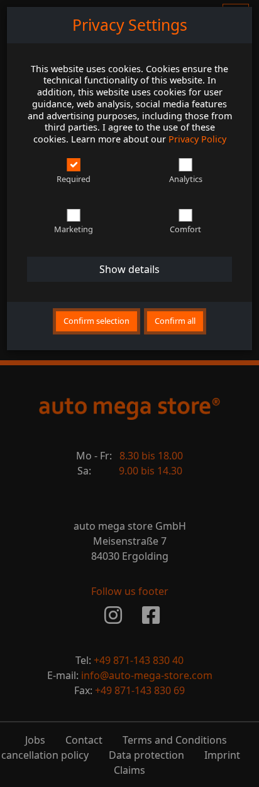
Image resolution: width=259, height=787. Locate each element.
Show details (129, 269)
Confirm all (175, 320)
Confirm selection (96, 320)
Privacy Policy (197, 139)
